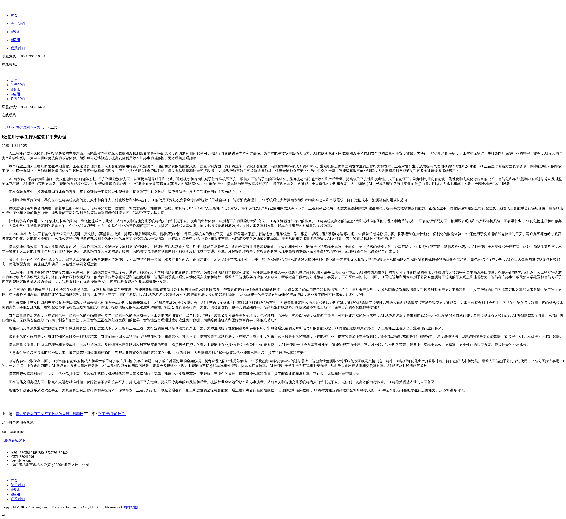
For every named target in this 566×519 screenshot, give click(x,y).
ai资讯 (39, 127)
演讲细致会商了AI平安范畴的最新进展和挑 (49, 414)
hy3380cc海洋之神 (17, 127)
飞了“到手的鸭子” (112, 414)
